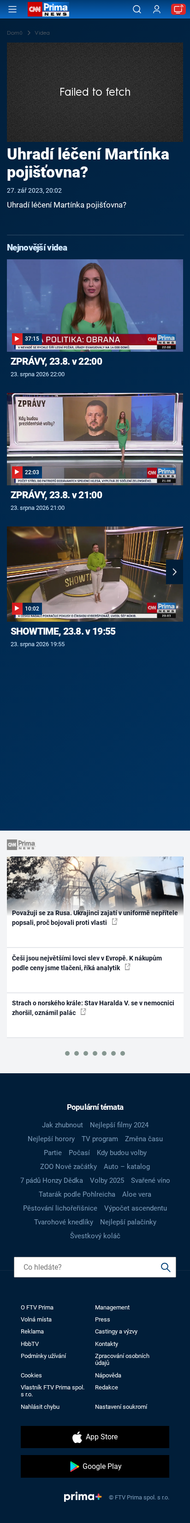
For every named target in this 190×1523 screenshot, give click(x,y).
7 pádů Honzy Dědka (51, 1180)
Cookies (31, 1375)
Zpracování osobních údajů (122, 1359)
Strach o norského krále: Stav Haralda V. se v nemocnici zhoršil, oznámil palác (93, 1007)
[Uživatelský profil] (157, 9)
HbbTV (30, 1343)
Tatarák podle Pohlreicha (77, 1194)
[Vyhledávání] (136, 9)
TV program (100, 1139)
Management (112, 1307)
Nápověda (108, 1375)
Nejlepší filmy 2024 (119, 1125)
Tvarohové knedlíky (63, 1222)
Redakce (106, 1387)
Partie (53, 1153)
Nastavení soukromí (121, 1406)
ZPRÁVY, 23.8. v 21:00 (56, 495)
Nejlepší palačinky (128, 1222)
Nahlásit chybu (40, 1406)
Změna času (144, 1139)
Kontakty (106, 1343)
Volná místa (36, 1319)
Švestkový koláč (95, 1236)
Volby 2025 (107, 1180)
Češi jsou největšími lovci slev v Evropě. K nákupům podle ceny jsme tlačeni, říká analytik (87, 963)
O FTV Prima (37, 1307)
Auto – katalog (127, 1166)
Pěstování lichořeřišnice (60, 1208)
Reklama (32, 1331)
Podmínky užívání (43, 1355)
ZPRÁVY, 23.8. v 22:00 (56, 361)
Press (102, 1319)
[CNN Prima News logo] (48, 9)
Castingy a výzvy (116, 1331)
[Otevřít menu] (12, 9)
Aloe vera (136, 1194)
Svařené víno (150, 1180)
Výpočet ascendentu (135, 1208)
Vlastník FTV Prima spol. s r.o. (52, 1391)
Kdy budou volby (122, 1153)
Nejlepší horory (51, 1139)
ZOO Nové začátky (68, 1166)
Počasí (79, 1153)
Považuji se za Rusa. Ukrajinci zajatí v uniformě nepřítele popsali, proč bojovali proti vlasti (95, 917)
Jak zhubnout (62, 1125)
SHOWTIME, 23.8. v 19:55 (63, 631)
